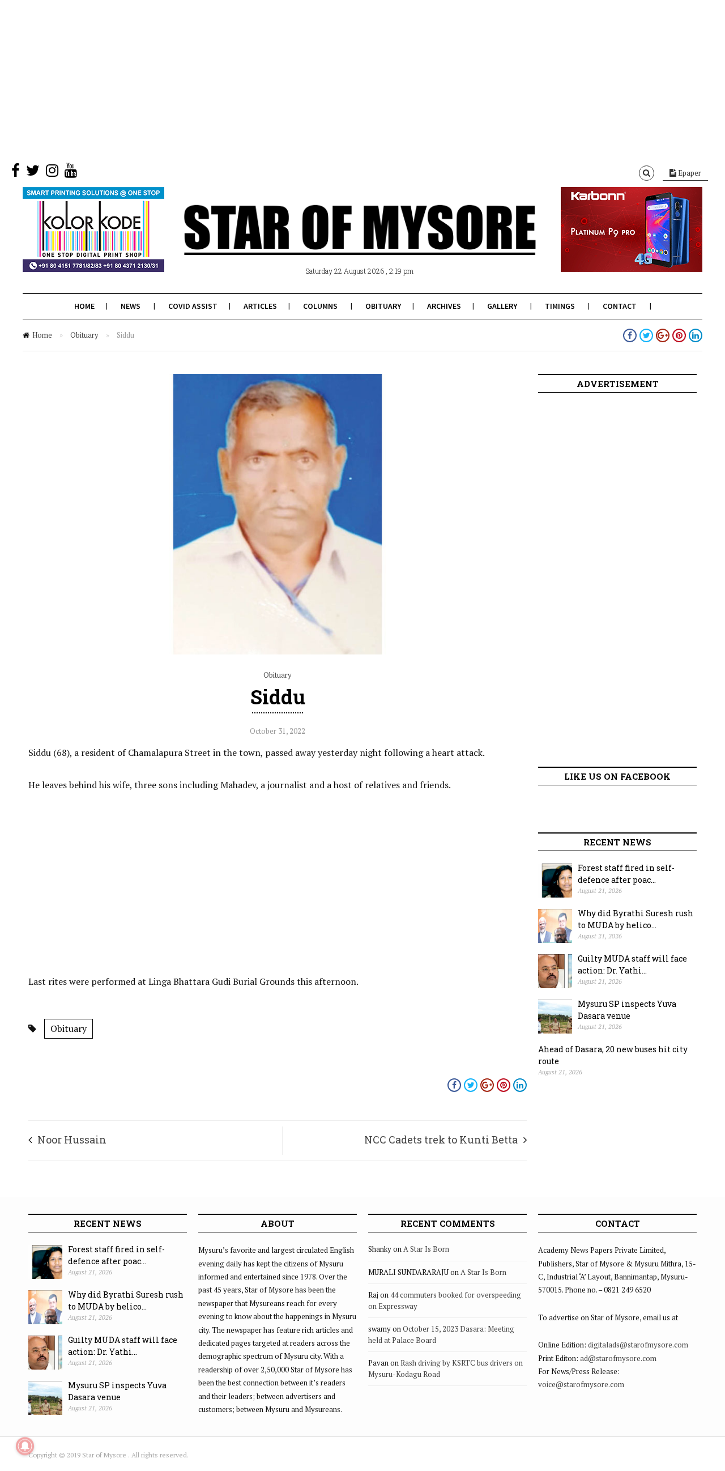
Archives (444, 306)
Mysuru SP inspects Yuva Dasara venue (627, 1009)
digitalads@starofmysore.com (638, 1345)
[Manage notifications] (25, 1446)
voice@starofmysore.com (581, 1384)
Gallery (502, 306)
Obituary (383, 306)
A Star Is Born (426, 1249)
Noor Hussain (71, 1139)
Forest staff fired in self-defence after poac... (626, 873)
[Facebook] (15, 173)
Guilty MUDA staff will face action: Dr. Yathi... (632, 964)
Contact (620, 306)
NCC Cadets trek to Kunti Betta (441, 1139)
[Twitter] (33, 173)
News (130, 306)
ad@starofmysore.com (618, 1358)
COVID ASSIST (193, 306)
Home (84, 306)
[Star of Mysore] (334, 243)
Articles (260, 306)
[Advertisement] (340, 79)
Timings (560, 306)
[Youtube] (71, 173)
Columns (320, 306)
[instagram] (52, 173)
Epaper (688, 173)
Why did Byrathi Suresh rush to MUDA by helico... (635, 919)
